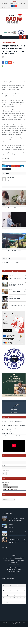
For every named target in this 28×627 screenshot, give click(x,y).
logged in (9, 262)
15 (20, 592)
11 (7, 592)
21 (17, 595)
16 (24, 592)
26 (10, 597)
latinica (9, 7)
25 (7, 597)
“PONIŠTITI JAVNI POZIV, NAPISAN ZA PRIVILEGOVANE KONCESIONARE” (16, 519)
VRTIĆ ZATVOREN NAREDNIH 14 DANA (17, 533)
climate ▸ (14, 412)
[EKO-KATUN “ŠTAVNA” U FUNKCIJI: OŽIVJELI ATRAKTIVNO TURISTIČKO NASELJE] (14, 241)
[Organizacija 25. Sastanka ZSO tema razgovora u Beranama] (14, 198)
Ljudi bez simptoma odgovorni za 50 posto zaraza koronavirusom (16, 306)
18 (7, 595)
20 (14, 595)
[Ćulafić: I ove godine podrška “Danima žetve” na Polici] (14, 220)
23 (24, 595)
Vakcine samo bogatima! (14, 298)
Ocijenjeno (17, 271)
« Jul (7, 602)
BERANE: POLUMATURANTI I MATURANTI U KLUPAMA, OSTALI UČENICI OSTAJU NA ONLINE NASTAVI (17, 541)
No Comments (10, 59)
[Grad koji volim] (14, 18)
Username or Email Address (8, 460)
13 (14, 592)
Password (4, 465)
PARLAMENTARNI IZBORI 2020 (8, 42)
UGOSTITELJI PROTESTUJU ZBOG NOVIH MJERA (16, 285)
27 (14, 597)
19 (10, 595)
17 (3, 595)
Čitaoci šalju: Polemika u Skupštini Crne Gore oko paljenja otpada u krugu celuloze (12, 432)
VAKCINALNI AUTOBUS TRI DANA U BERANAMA (16, 526)
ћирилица (4, 7)
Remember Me (6, 470)
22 (20, 595)
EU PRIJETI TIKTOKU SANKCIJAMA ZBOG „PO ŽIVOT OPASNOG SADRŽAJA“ (17, 278)
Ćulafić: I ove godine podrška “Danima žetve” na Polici (14, 3)
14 (17, 592)
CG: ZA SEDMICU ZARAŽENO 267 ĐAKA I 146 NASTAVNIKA (17, 292)
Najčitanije (5, 271)
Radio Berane (10, 57)
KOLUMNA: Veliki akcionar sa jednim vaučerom (12, 435)
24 (3, 597)
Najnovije (11, 271)
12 (10, 592)
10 (3, 592)
